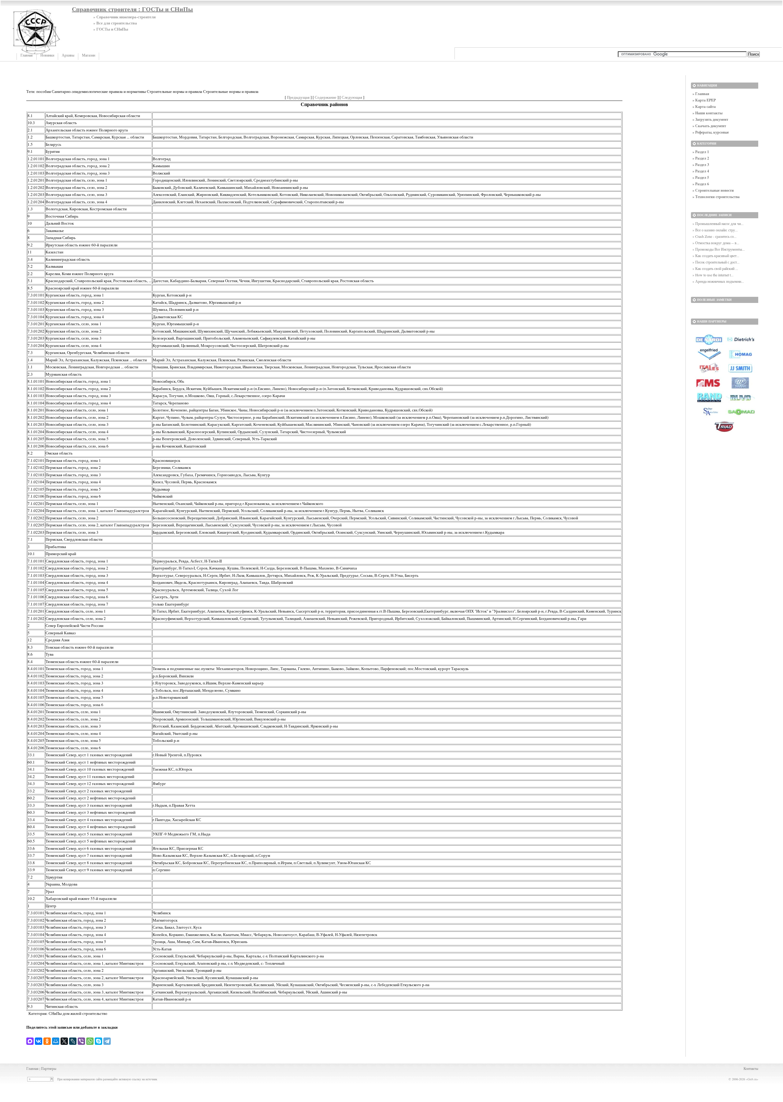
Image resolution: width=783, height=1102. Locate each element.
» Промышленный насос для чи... (718, 223)
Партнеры (48, 1068)
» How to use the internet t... (712, 274)
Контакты (751, 1068)
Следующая (352, 97)
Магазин (88, 55)
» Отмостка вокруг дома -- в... (715, 242)
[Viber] (81, 1041)
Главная (26, 55)
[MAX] (30, 1041)
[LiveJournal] (72, 1041)
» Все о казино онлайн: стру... (715, 229)
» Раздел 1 (700, 151)
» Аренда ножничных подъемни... (718, 281)
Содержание (325, 97)
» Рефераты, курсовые (710, 132)
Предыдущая (298, 97)
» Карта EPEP (704, 100)
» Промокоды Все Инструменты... (718, 249)
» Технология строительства (716, 196)
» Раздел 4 (700, 171)
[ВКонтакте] (38, 1041)
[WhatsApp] (90, 1041)
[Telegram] (107, 1041)
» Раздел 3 (700, 164)
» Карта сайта (704, 106)
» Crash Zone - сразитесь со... (714, 236)
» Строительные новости (713, 190)
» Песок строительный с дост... (716, 262)
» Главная (700, 93)
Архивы (68, 55)
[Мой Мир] (55, 1041)
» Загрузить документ (710, 119)
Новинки (47, 55)
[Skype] (98, 1041)
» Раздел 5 (700, 177)
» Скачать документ (709, 125)
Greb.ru (752, 1079)
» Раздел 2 (700, 158)
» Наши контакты (707, 113)
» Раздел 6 (700, 183)
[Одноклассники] (47, 1041)
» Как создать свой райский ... (715, 268)
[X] (64, 1041)
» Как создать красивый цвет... (715, 255)
